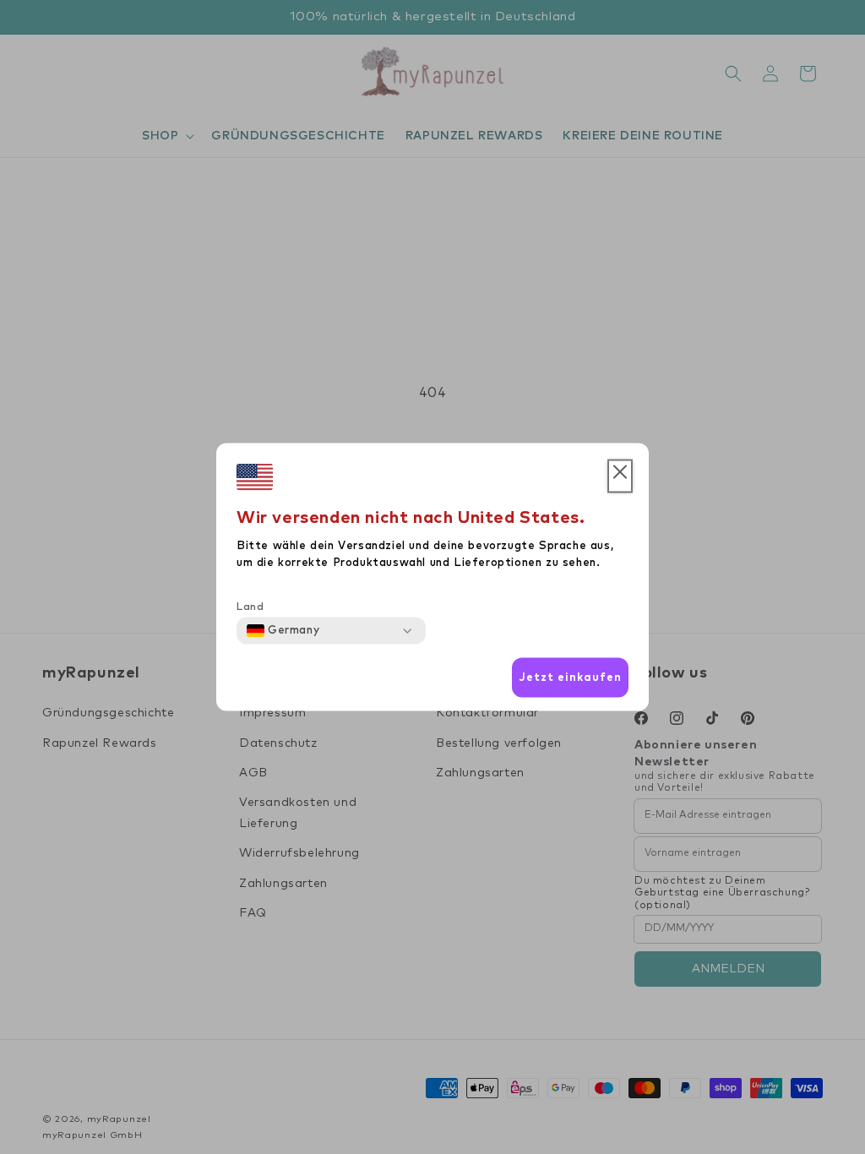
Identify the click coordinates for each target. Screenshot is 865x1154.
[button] (620, 476)
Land (250, 607)
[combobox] (283, 631)
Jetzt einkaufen (570, 677)
